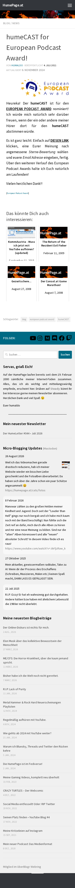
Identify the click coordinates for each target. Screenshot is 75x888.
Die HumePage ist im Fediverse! (22, 764)
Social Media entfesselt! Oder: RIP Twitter (29, 804)
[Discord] (54, 338)
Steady (55, 389)
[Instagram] (40, 338)
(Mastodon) (50, 448)
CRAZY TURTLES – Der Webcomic (23, 790)
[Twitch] (69, 338)
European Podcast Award (17, 193)
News (16, 23)
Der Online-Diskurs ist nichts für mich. (26, 627)
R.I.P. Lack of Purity (14, 689)
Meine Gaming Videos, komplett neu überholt (31, 777)
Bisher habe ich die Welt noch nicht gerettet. (30, 676)
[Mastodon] (47, 338)
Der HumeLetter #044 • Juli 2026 (22, 433)
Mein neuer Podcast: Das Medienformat (27, 844)
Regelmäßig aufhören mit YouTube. (24, 720)
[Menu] (70, 5)
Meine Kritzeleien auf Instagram (22, 831)
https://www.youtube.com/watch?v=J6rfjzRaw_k (35, 548)
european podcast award (42, 319)
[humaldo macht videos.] (32, 338)
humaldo (17, 65)
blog (24, 319)
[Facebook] (62, 338)
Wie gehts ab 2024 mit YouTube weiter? (27, 733)
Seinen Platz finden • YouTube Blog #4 (26, 817)
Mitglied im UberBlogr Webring (22, 867)
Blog (6, 23)
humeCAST (63, 319)
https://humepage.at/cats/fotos (25, 490)
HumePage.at (13, 5)
